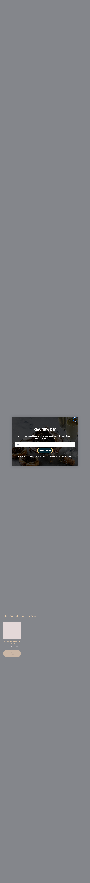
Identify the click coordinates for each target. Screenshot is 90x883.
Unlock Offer (45, 450)
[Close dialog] (75, 419)
